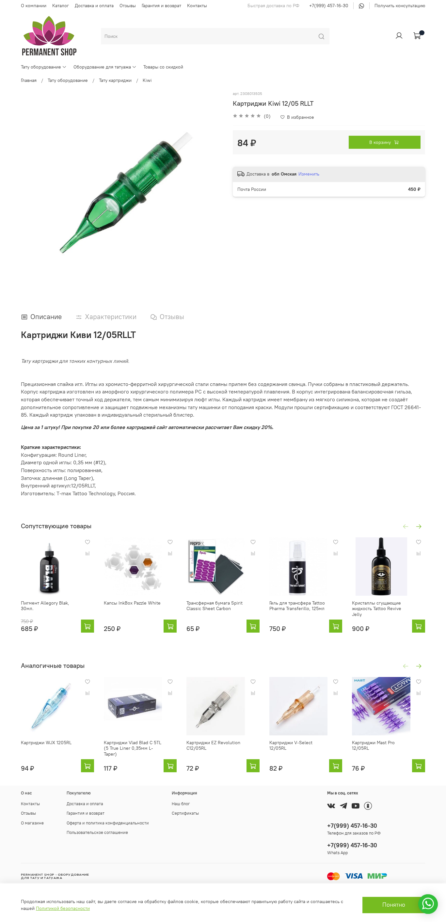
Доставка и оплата (94, 5)
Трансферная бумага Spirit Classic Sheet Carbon (214, 606)
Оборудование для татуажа (102, 67)
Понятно (393, 904)
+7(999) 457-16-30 (328, 5)
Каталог (60, 5)
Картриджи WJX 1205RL (46, 742)
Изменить (308, 174)
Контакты (197, 5)
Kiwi (147, 80)
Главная (29, 80)
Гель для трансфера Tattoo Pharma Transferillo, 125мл (297, 606)
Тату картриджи (115, 80)
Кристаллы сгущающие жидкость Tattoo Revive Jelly (376, 608)
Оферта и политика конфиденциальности (108, 823)
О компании (33, 5)
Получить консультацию (399, 5)
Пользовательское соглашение (97, 832)
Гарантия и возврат (161, 5)
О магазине (32, 823)
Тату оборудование (41, 67)
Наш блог (181, 803)
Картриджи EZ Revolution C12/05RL (213, 745)
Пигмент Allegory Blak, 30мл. (45, 606)
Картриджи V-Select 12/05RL (290, 745)
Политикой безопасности (63, 908)
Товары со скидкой (163, 67)
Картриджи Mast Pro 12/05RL (373, 745)
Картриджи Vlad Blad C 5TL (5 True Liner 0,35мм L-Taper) (132, 748)
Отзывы (127, 5)
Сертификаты (185, 813)
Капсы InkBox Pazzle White (132, 603)
